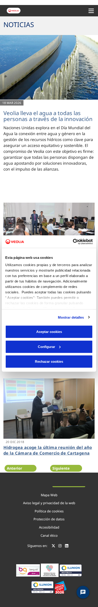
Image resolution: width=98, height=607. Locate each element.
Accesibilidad (49, 527)
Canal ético (49, 535)
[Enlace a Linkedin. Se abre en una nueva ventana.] (66, 546)
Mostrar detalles (71, 317)
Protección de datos (49, 519)
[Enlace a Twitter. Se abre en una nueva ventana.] (53, 546)
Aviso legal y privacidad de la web (49, 503)
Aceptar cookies (49, 332)
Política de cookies (49, 511)
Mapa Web (49, 495)
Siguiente (61, 468)
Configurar (46, 346)
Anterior (14, 468)
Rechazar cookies (49, 361)
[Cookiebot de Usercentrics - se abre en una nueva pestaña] (73, 241)
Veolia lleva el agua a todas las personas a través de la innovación (48, 116)
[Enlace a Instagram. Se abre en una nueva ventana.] (60, 546)
